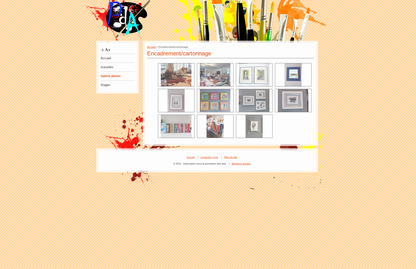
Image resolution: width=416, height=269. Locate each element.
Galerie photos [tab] (111, 76)
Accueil (106, 58)
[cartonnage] (176, 74)
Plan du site (230, 157)
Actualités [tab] (107, 67)
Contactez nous (209, 157)
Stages (105, 85)
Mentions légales (241, 163)
